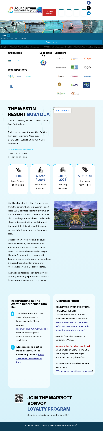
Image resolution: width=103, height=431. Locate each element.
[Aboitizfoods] (61, 85)
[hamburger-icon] (93, 18)
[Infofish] (11, 86)
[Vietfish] (20, 76)
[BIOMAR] (87, 85)
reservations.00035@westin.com (33, 328)
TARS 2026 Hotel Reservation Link (30, 358)
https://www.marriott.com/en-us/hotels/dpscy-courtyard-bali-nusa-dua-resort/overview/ (72, 326)
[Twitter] (89, 8)
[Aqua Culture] (11, 60)
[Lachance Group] (74, 94)
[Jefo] (87, 68)
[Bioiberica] (87, 76)
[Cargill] (61, 68)
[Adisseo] (74, 76)
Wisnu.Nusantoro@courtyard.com (74, 371)
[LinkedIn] (89, 13)
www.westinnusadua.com (20, 149)
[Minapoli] (28, 76)
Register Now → (51, 42)
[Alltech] (61, 76)
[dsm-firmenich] (61, 59)
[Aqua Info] (11, 76)
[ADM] (74, 85)
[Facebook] (89, 3)
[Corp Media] (20, 60)
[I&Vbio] (74, 68)
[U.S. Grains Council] (74, 59)
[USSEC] (61, 94)
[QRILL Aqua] (87, 59)
